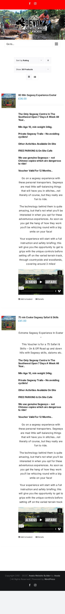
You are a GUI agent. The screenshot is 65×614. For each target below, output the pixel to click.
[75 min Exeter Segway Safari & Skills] (9, 323)
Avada (57, 575)
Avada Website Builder (40, 575)
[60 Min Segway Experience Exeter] (9, 101)
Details (41, 299)
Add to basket (26, 299)
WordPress (49, 579)
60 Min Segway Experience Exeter (37, 95)
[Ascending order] (48, 60)
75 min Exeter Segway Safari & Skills (38, 317)
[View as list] (35, 77)
